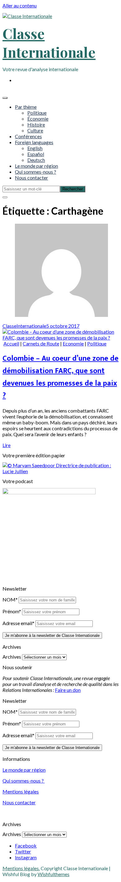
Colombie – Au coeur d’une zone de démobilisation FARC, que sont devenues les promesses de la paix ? (60, 377)
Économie (37, 118)
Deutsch (36, 160)
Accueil (11, 343)
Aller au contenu (19, 5)
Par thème (26, 107)
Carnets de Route (41, 343)
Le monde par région (36, 166)
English (35, 148)
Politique (37, 113)
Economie (73, 343)
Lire (6, 445)
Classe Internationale (49, 42)
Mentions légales (20, 791)
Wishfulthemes (53, 874)
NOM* (10, 599)
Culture (35, 130)
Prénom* (11, 611)
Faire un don (68, 690)
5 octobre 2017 (62, 326)
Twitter (23, 851)
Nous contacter (31, 178)
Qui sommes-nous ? (35, 172)
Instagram (26, 857)
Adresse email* (18, 623)
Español (35, 154)
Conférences (28, 136)
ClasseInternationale (24, 326)
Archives (11, 657)
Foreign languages (34, 142)
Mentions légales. (21, 868)
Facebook (26, 845)
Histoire (36, 124)
